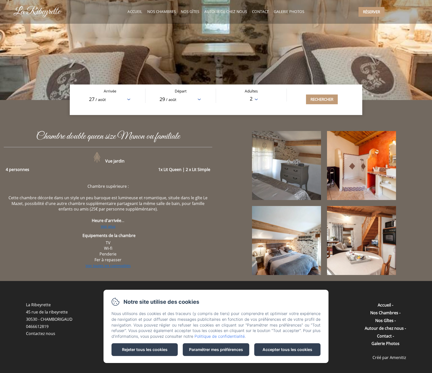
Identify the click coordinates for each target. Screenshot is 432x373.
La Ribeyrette (37, 12)
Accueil (135, 11)
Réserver (371, 11)
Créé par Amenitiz (389, 357)
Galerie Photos (289, 11)
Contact (260, 11)
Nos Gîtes (190, 11)
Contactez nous (40, 333)
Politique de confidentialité (219, 336)
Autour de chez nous (225, 11)
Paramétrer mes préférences (216, 349)
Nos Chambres (161, 11)
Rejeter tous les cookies (145, 349)
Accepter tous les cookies (287, 349)
